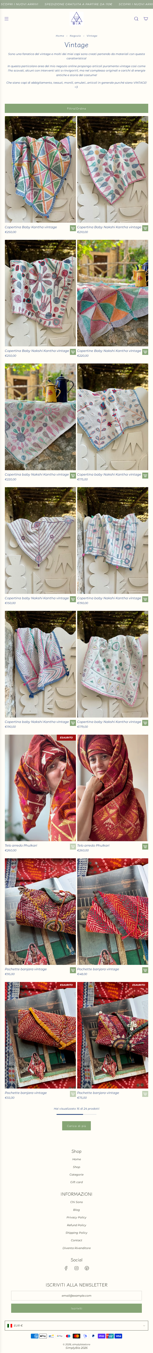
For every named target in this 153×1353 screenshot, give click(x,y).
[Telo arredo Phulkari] (40, 788)
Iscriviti (76, 1308)
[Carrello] (146, 18)
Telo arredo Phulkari (21, 845)
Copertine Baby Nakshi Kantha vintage (109, 351)
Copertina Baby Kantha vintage (31, 227)
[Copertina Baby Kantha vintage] (40, 169)
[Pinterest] (87, 1268)
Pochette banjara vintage (26, 969)
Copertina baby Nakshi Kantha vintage (37, 474)
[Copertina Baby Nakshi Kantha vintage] (112, 169)
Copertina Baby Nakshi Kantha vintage (109, 227)
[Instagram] (76, 1268)
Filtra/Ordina (76, 108)
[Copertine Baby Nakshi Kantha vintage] (112, 293)
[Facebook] (66, 1268)
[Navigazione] (6, 18)
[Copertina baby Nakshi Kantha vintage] (40, 416)
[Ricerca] (136, 18)
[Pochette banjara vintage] (40, 911)
